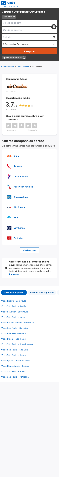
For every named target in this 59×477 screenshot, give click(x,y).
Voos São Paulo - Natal (13, 317)
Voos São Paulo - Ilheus (13, 355)
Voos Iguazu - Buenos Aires (15, 360)
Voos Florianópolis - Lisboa (15, 366)
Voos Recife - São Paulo (13, 300)
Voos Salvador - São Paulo (14, 311)
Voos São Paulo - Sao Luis (14, 349)
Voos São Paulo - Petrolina (15, 376)
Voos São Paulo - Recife (13, 306)
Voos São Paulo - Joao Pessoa (17, 344)
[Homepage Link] (9, 3)
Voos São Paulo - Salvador (14, 328)
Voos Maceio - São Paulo (14, 333)
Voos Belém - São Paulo (13, 338)
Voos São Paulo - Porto (13, 371)
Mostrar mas (29, 250)
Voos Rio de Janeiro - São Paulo (17, 322)
